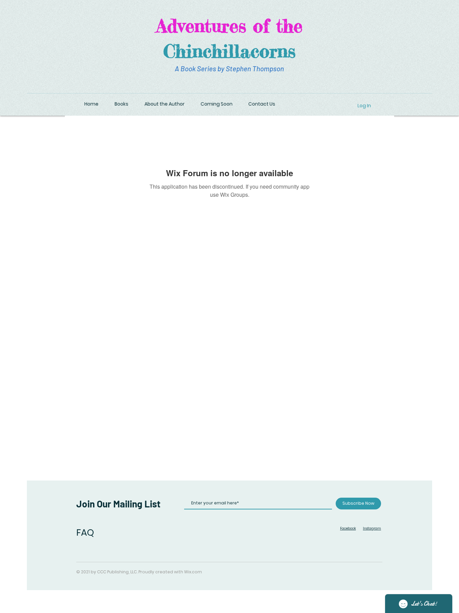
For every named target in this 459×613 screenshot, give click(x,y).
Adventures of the (229, 25)
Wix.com (193, 572)
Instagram (372, 528)
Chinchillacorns (229, 51)
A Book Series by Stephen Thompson (229, 68)
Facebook (348, 528)
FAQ (85, 532)
